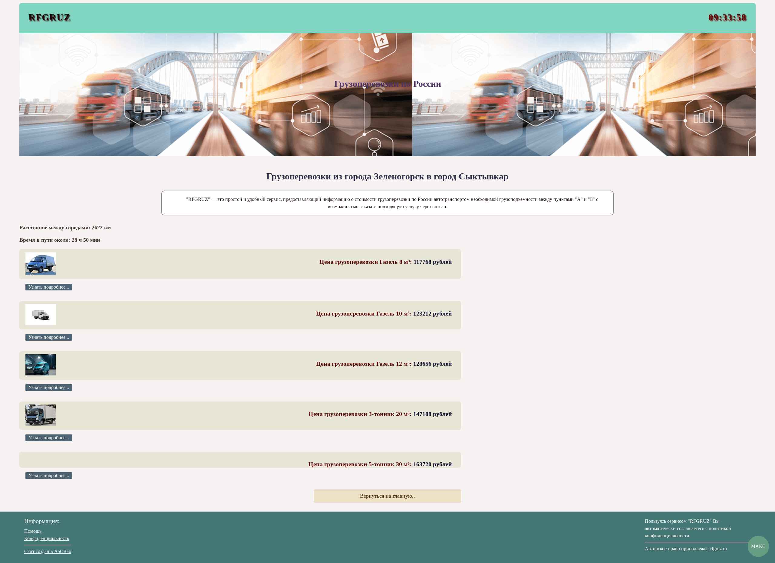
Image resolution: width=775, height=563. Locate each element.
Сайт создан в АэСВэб (47, 551)
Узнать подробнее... (48, 287)
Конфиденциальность (46, 538)
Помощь (32, 531)
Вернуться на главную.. (387, 496)
